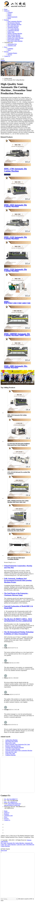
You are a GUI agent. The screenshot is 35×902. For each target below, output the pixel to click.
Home (5, 9)
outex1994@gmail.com (14, 803)
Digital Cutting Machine (13, 36)
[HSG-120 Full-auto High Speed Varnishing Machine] (19, 555)
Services (6, 51)
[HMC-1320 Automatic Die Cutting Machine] (17, 267)
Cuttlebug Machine (10, 755)
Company (10, 12)
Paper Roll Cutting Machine (15, 41)
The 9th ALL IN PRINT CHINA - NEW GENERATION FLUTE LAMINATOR (18, 620)
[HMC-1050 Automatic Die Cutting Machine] (17, 202)
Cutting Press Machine (11, 740)
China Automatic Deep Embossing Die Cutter (17, 744)
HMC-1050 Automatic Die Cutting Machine (15, 206)
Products (6, 20)
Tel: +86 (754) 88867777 (11, 799)
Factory (9, 14)
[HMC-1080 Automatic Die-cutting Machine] (17, 364)
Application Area (12, 44)
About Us (6, 10)
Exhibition (10, 48)
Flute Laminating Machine (14, 21)
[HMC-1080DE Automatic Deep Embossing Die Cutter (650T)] (19, 527)
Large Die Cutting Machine (12, 749)
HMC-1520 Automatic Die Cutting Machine (15, 238)
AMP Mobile (4, 841)
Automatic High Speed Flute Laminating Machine (18, 750)
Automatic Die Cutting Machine (15, 843)
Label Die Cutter (21, 844)
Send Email (4, 850)
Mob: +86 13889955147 (10, 802)
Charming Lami (11, 45)
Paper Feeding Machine (13, 35)
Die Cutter (3, 843)
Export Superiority (12, 17)
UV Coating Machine (13, 29)
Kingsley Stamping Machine (13, 746)
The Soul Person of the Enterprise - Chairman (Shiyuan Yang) (16, 594)
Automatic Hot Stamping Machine (14, 747)
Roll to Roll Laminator (13, 39)
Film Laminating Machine (14, 24)
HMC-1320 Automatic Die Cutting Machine (15, 270)
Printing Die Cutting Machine (15, 38)
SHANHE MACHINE (11, 741)
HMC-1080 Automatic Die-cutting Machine (16, 367)
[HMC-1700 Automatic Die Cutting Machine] (17, 165)
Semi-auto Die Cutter (11, 752)
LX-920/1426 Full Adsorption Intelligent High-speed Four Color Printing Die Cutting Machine (18, 445)
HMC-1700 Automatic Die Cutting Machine (15, 170)
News (5, 47)
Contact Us (7, 56)
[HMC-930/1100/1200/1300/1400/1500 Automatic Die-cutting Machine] (17, 299)
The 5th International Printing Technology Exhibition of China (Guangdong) (19, 633)
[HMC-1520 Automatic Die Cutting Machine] (17, 235)
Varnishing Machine (12, 27)
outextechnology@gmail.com (12, 805)
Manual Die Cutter (10, 743)
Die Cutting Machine (13, 26)
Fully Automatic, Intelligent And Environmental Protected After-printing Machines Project (18, 580)
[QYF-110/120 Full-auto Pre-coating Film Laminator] (19, 470)
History (9, 15)
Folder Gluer (10, 32)
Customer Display (12, 53)
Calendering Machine (13, 30)
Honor (9, 18)
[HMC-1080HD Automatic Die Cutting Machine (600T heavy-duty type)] (17, 331)
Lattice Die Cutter (10, 753)
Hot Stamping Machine (13, 23)
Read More (7, 174)
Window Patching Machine (14, 33)
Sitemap (29, 840)
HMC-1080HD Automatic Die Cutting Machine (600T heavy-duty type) (17, 335)
